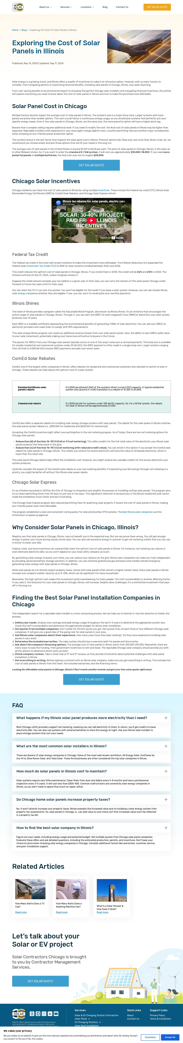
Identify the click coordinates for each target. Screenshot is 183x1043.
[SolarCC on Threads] (32, 1013)
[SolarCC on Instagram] (44, 1013)
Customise (150, 1037)
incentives (103, 190)
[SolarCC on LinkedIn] (50, 1013)
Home (15, 30)
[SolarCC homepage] (19, 1014)
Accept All (170, 1037)
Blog (105, 7)
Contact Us (122, 7)
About (130, 1015)
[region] (91, 1035)
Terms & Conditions (160, 1018)
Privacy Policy (157, 1015)
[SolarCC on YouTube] (56, 1013)
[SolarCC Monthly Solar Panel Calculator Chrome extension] (38, 1013)
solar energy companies (25, 293)
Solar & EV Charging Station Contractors (96, 1015)
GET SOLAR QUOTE (157, 7)
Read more (21, 912)
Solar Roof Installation (87, 1025)
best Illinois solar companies (137, 512)
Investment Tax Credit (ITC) (41, 266)
